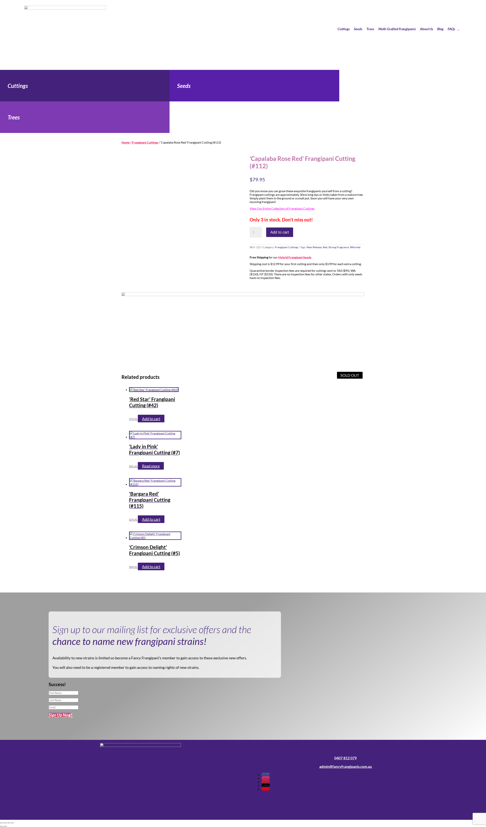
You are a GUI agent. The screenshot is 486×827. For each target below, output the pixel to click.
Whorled (355, 247)
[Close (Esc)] (12, 822)
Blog (440, 29)
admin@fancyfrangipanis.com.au (345, 767)
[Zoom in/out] (1, 822)
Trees (370, 29)
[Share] (8, 822)
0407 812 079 (345, 758)
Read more (151, 466)
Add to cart (279, 232)
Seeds (358, 29)
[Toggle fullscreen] (5, 822)
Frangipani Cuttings (145, 142)
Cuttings (344, 29)
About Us (426, 29)
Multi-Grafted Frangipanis (397, 29)
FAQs (451, 29)
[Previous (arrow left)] (1, 826)
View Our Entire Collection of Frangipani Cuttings (282, 208)
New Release (314, 247)
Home (126, 142)
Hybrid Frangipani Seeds (294, 257)
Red (325, 247)
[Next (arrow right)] (5, 826)
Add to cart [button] (151, 418)
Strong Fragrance (338, 247)
